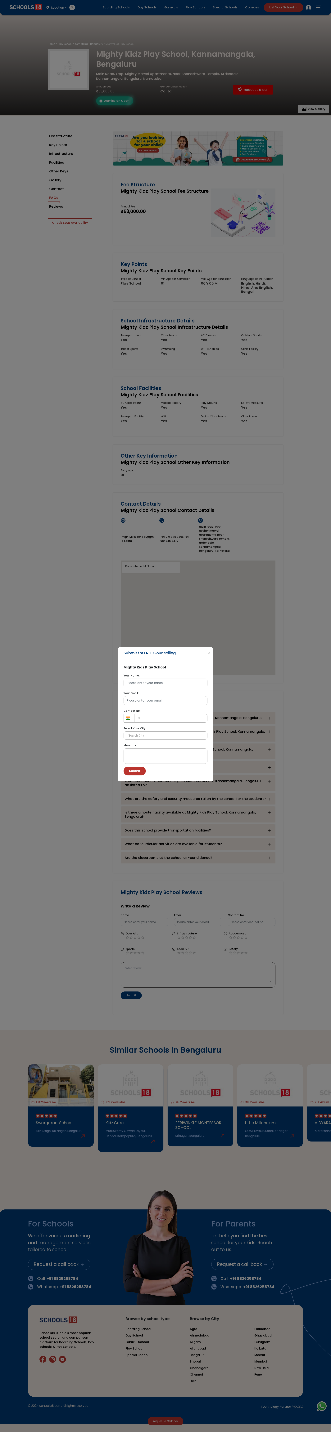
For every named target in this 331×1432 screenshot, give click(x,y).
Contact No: (132, 711)
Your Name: (131, 675)
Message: (130, 745)
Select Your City (134, 728)
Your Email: (131, 693)
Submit (134, 771)
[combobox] (129, 718)
